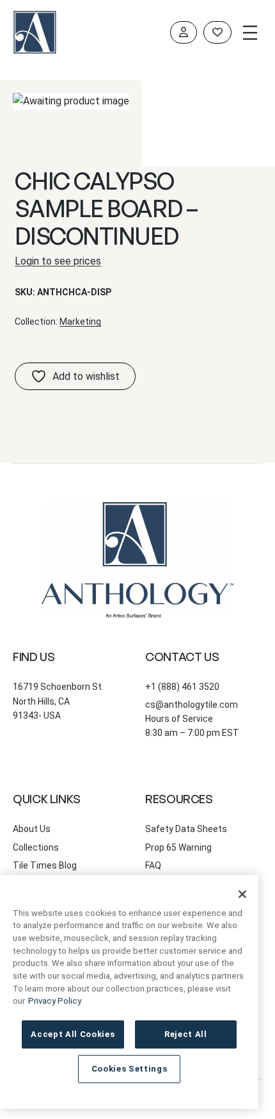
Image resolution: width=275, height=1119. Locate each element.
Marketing (80, 321)
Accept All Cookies (72, 1034)
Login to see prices (58, 261)
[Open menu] (250, 32)
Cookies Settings (129, 1069)
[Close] (242, 894)
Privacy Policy (54, 1001)
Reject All (185, 1034)
